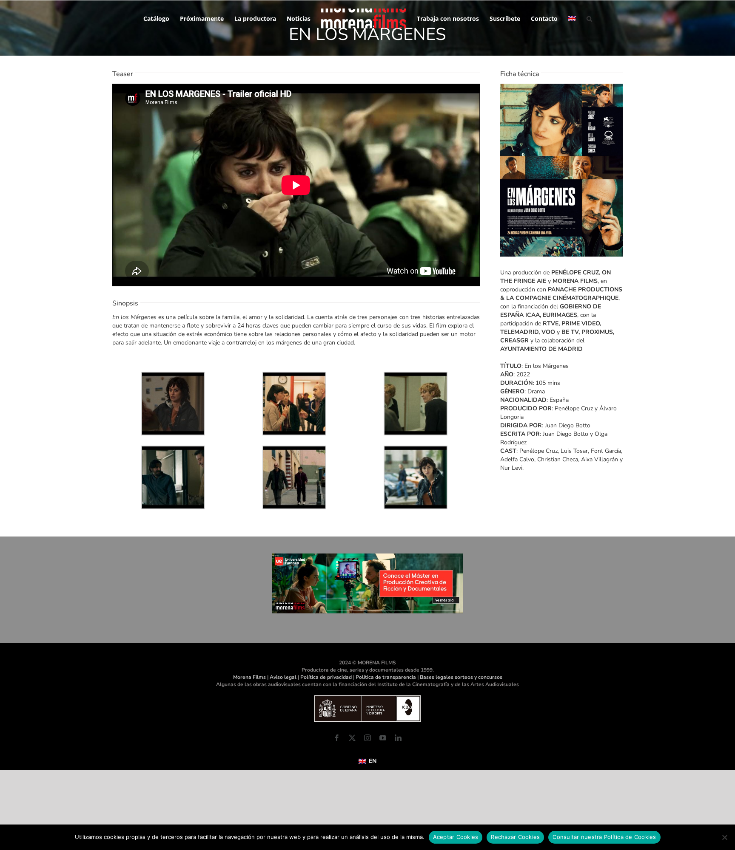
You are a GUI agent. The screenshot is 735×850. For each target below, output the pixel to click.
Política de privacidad (326, 677)
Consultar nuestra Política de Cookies (604, 836)
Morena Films (249, 677)
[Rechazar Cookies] (724, 837)
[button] (584, 18)
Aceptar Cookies (456, 836)
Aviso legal (283, 677)
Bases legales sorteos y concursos (461, 677)
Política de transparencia (386, 677)
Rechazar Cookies (515, 836)
